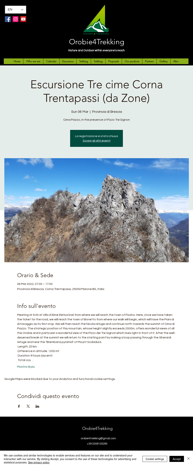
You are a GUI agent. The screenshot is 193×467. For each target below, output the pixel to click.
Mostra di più (26, 366)
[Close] (188, 459)
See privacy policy (39, 462)
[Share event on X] (28, 406)
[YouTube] (23, 19)
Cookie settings (155, 459)
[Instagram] (15, 19)
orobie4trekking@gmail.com (98, 438)
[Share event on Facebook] (19, 406)
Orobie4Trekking (96, 41)
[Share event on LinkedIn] (37, 406)
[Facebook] (8, 19)
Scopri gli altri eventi (96, 140)
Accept (177, 459)
